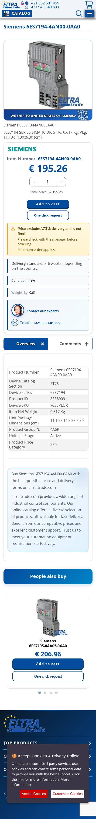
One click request (48, 215)
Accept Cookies (34, 794)
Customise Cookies (68, 794)
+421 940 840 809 (44, 7)
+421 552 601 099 (46, 323)
